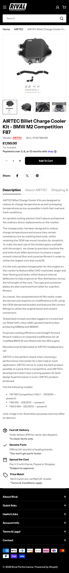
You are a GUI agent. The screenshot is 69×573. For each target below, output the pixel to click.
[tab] (12, 191)
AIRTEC (18, 29)
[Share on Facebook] (17, 176)
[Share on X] (27, 176)
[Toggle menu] (5, 7)
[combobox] (34, 18)
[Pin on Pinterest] (37, 176)
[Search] (62, 18)
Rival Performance (22, 566)
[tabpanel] (34, 309)
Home (6, 29)
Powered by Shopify (46, 566)
